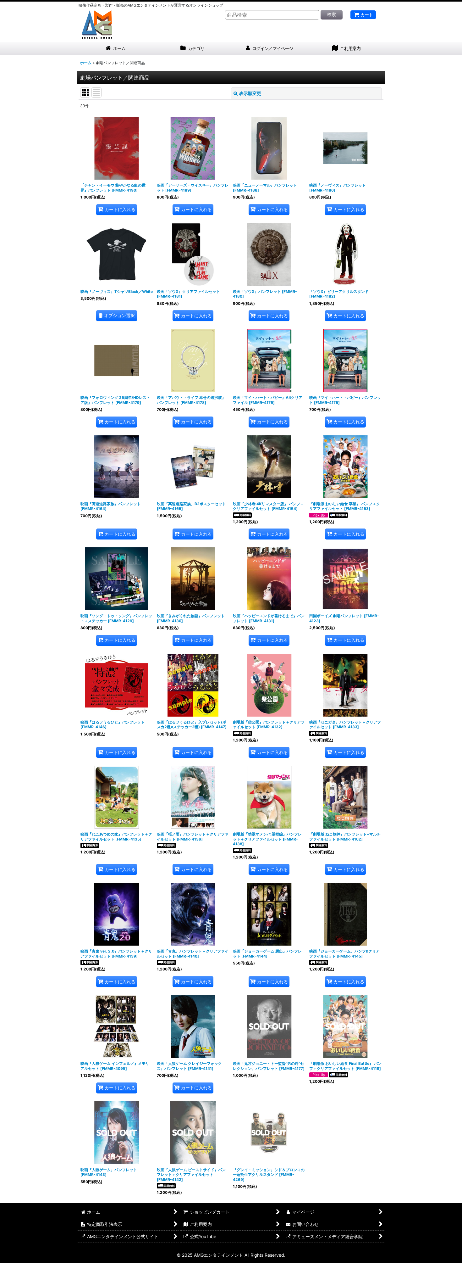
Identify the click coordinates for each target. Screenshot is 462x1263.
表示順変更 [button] (250, 93)
